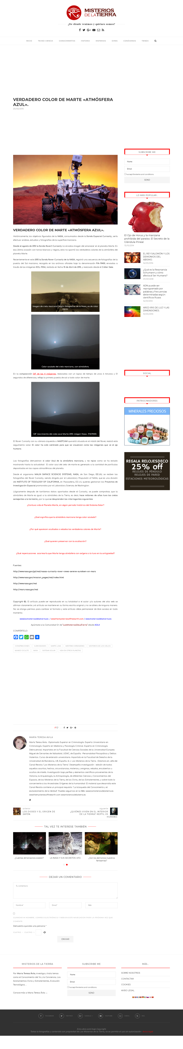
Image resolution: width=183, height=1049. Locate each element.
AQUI (97, 625)
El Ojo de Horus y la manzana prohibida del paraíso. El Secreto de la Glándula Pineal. (146, 239)
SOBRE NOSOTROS (130, 973)
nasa (35, 650)
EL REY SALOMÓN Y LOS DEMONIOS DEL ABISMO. (156, 256)
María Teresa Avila (41, 737)
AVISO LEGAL (127, 991)
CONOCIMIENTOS (67, 41)
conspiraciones (22, 646)
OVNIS (114, 41)
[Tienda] (147, 454)
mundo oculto (22, 650)
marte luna (56, 646)
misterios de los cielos (100, 646)
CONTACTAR (127, 979)
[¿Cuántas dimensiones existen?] (29, 843)
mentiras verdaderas (75, 646)
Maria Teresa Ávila (36, 993)
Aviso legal (148, 1032)
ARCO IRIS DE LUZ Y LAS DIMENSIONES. (156, 309)
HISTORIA (85, 41)
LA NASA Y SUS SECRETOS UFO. (65, 858)
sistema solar (48, 650)
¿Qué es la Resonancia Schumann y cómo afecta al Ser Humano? (155, 272)
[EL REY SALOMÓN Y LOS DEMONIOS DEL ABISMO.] (132, 257)
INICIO (29, 41)
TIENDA (145, 41)
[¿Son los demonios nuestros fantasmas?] (101, 843)
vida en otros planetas (70, 650)
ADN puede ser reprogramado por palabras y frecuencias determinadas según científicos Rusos (155, 291)
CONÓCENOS (129, 41)
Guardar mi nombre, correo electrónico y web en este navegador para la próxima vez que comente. (63, 919)
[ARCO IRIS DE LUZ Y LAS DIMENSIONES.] (132, 311)
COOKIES (126, 985)
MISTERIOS (101, 41)
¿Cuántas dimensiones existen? (29, 858)
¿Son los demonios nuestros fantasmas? (101, 859)
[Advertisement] (91, 67)
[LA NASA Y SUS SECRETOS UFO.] (65, 843)
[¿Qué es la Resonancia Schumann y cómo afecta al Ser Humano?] (132, 273)
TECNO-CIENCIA (45, 41)
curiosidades (40, 646)
